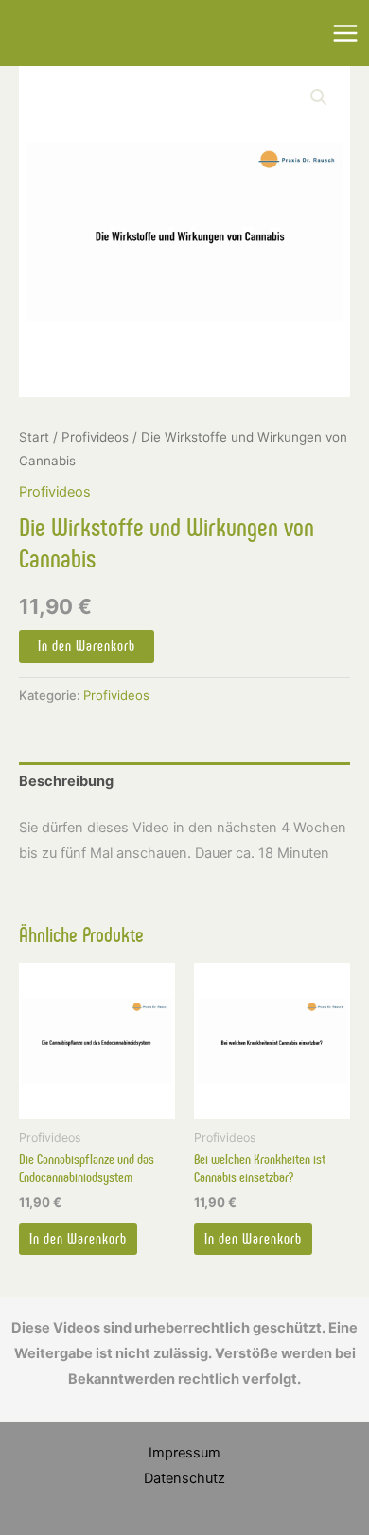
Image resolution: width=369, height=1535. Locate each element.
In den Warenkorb (86, 645)
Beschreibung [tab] (66, 781)
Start (34, 437)
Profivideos (95, 437)
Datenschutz (184, 1478)
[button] (319, 97)
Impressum (184, 1452)
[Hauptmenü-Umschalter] (345, 33)
